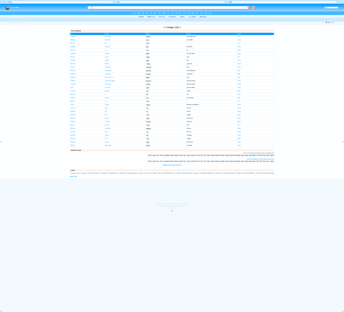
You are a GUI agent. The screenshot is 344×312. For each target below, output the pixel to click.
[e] (74, 36)
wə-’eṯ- (107, 125)
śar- (106, 114)
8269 (72, 114)
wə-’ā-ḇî (107, 87)
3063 (72, 145)
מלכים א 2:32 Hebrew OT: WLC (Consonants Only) (260, 159)
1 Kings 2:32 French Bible (244, 173)
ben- (106, 108)
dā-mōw (107, 46)
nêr (106, 111)
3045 (72, 97)
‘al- (106, 50)
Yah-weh (107, 40)
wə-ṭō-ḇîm (108, 74)
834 (72, 57)
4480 (72, 77)
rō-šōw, (107, 53)
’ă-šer (106, 57)
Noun (239, 40)
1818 (72, 46)
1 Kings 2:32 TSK (143, 173)
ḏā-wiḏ (107, 91)
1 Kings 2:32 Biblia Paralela (203, 173)
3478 (72, 121)
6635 (72, 118)
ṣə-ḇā (106, 118)
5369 (72, 111)
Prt (238, 57)
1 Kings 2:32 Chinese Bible (223, 173)
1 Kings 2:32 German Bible (264, 173)
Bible (11, 22)
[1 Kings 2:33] (342, 146)
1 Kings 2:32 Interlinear (109, 173)
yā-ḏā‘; (107, 97)
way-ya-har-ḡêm (110, 80)
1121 (72, 108)
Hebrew (16, 22)
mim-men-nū (109, 77)
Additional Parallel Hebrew (172, 165)
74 (71, 104)
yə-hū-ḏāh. (108, 145)
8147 (72, 63)
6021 (72, 128)
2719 (72, 84)
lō (105, 94)
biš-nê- (107, 63)
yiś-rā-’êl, (108, 121)
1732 (72, 91)
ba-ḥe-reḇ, (108, 84)
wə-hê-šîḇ (108, 36)
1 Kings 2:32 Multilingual (127, 173)
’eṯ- (106, 43)
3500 (72, 135)
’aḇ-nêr (107, 104)
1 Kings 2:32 (74, 173)
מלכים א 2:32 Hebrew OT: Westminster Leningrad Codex (258, 153)
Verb (239, 36)
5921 (72, 50)
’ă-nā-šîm (108, 67)
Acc (239, 43)
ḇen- (106, 131)
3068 (72, 40)
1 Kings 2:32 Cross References (162, 173)
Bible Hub (73, 176)
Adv (239, 94)
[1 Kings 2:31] (2, 146)
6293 (72, 60)
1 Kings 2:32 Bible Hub (183, 173)
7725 (72, 36)
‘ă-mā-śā (107, 128)
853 (72, 43)
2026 (72, 80)
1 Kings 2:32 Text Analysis (89, 173)
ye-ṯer (107, 135)
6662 (72, 70)
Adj (239, 70)
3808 (72, 94)
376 (72, 67)
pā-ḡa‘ (107, 60)
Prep (239, 50)
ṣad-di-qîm (108, 70)
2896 (72, 74)
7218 (72, 53)
